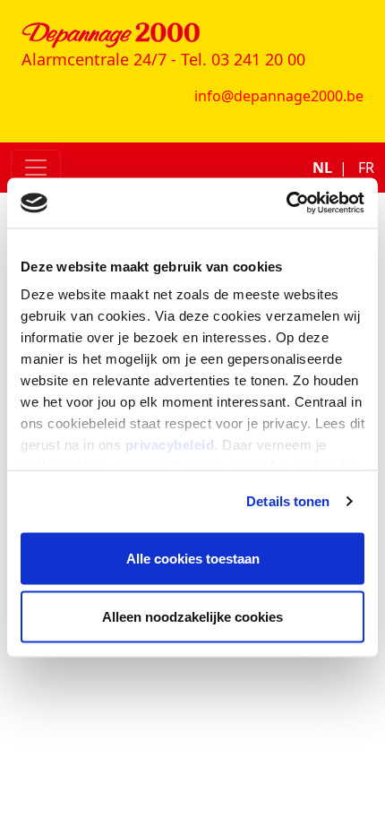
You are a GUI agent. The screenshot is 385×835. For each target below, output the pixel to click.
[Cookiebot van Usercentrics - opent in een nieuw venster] (286, 203)
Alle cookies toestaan (193, 557)
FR (366, 167)
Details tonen (287, 501)
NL (322, 167)
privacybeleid (170, 444)
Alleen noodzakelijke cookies (192, 616)
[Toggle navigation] (36, 167)
